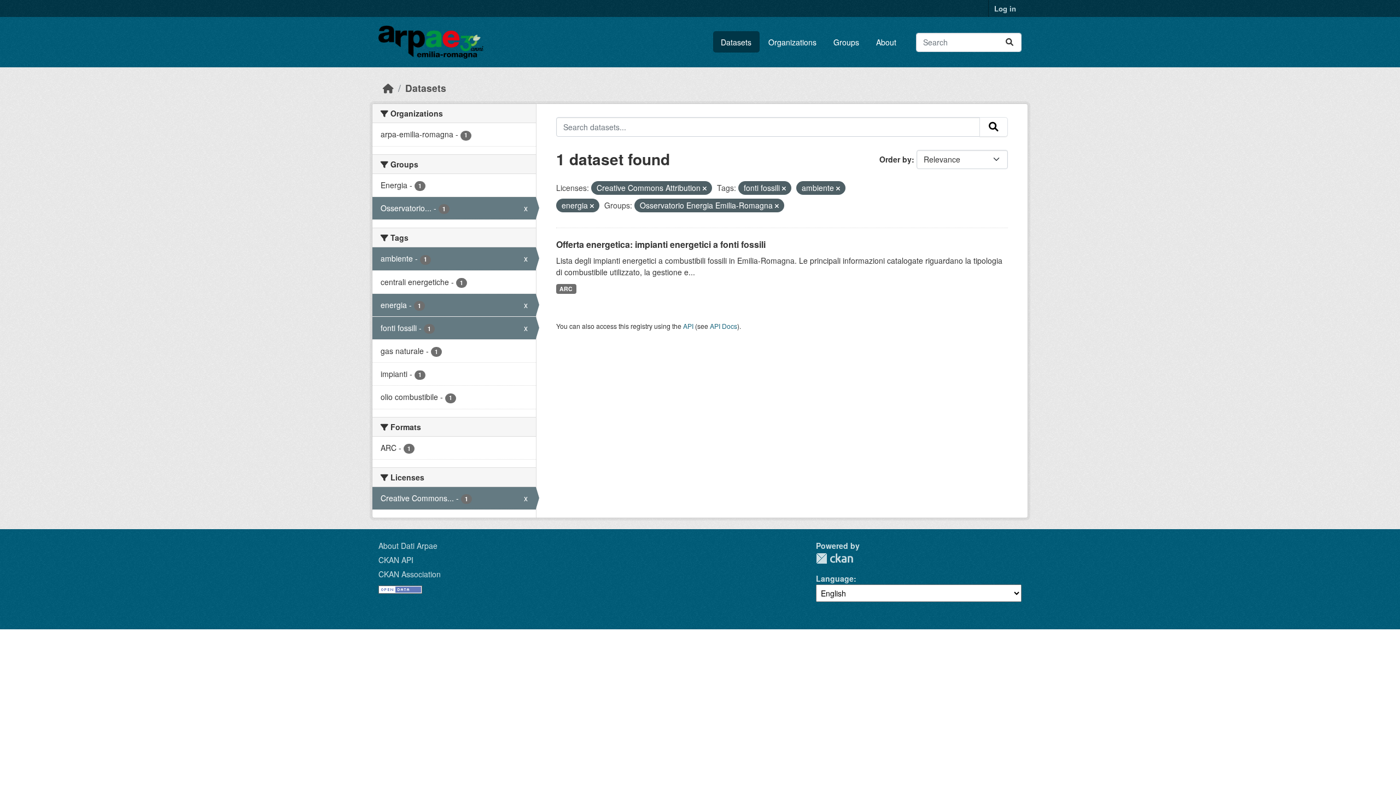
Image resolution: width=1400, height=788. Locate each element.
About (886, 42)
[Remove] (705, 188)
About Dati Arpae (408, 545)
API (688, 326)
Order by (895, 159)
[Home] (388, 88)
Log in (1005, 8)
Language (835, 578)
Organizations (792, 42)
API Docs (723, 326)
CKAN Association (409, 574)
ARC (566, 289)
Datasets (736, 42)
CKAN (834, 558)
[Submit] (1009, 42)
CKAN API (395, 559)
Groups (846, 42)
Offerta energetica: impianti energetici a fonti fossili (661, 244)
